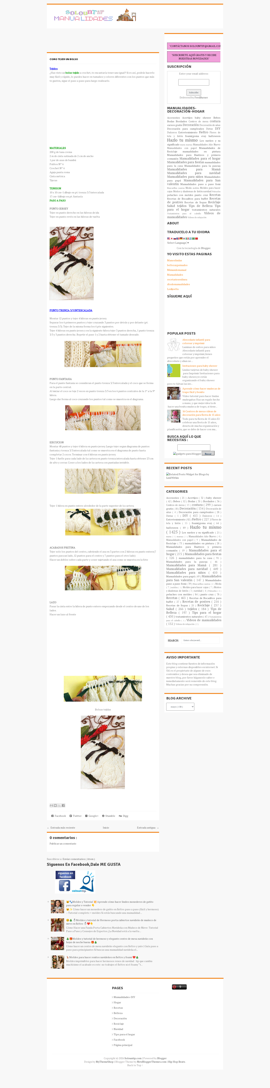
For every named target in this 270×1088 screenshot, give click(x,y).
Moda (189, 188)
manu (183, 144)
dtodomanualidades (178, 284)
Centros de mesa (199, 121)
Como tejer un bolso (64, 59)
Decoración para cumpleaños (186, 128)
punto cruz (202, 195)
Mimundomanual (176, 270)
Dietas (210, 128)
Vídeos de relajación (197, 217)
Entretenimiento (188, 132)
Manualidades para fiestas (186, 162)
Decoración (191, 125)
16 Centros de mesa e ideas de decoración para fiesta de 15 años (201, 412)
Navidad (118, 1029)
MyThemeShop (105, 1061)
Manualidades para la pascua (202, 165)
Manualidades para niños (185, 177)
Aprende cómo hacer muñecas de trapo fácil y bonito (201, 390)
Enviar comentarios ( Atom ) (79, 859)
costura (215, 121)
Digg (125, 816)
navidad (207, 191)
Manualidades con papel (183, 148)
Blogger (205, 248)
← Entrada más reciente (61, 827)
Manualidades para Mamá (193, 169)
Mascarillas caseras (176, 188)
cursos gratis (175, 125)
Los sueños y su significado (198, 532)
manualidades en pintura (201, 151)
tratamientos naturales (206, 209)
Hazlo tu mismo (183, 140)
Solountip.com (133, 1058)
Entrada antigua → (148, 827)
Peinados (216, 191)
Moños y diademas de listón (188, 191)
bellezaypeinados (177, 265)
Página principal (123, 1045)
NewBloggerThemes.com (152, 1061)
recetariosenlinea (177, 279)
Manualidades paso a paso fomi (200, 184)
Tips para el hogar (206, 613)
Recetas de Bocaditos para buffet (188, 198)
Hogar (117, 1002)
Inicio (106, 827)
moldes (196, 188)
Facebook (60, 816)
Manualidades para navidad (193, 173)
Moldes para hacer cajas (196, 587)
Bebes (216, 117)
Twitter (77, 816)
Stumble (109, 816)
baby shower (204, 117)
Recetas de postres (196, 602)
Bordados (182, 121)
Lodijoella (173, 289)
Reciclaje (214, 202)
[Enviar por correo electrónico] (51, 805)
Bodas (171, 121)
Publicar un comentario (63, 843)
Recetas (214, 195)
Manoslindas (174, 260)
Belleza (118, 1013)
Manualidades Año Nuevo (206, 144)
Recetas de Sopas (196, 202)
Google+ (92, 816)
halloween (214, 136)
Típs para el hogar (124, 1034)
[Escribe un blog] (55, 805)
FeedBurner (201, 97)
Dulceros (172, 132)
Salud (172, 206)
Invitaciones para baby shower (199, 365)
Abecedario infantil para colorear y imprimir (196, 341)
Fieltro (204, 132)
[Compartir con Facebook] (63, 805)
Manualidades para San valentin (193, 182)
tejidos (182, 206)
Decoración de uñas (209, 125)
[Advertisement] (76, 42)
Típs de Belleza (201, 206)
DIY (217, 129)
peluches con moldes (181, 195)
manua (189, 144)
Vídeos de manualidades (203, 620)
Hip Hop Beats (177, 1061)
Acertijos (188, 117)
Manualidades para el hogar (199, 158)
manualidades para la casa (196, 558)
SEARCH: (173, 640)
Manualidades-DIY (124, 997)
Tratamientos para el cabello (185, 213)
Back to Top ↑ (135, 1065)
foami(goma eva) (196, 136)
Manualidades (175, 274)
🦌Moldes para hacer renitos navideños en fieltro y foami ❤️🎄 (102, 957)
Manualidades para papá (180, 576)
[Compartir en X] (59, 805)
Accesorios (174, 117)
